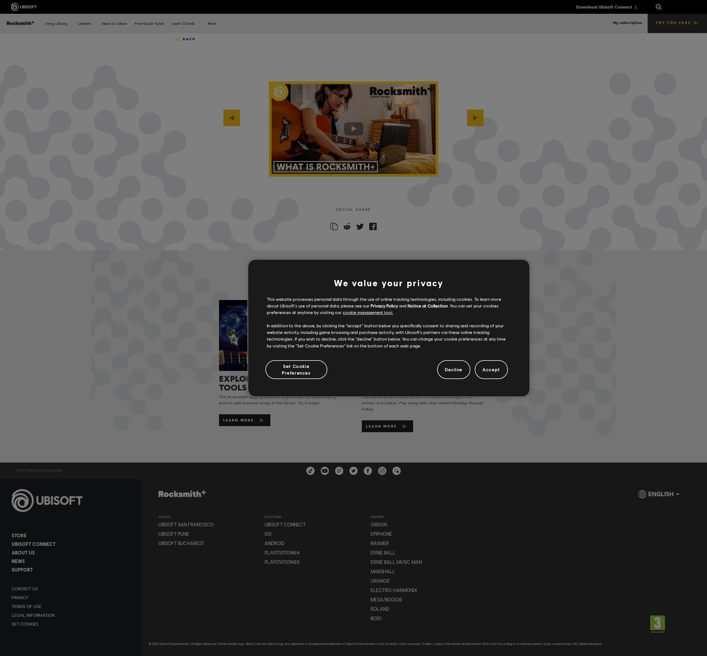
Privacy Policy (384, 305)
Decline (454, 369)
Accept (491, 369)
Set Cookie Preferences (296, 369)
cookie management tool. (368, 312)
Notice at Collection (428, 305)
